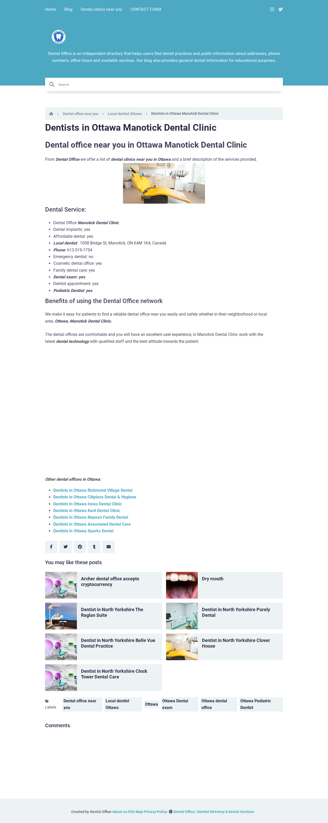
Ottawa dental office (214, 704)
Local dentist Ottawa (125, 114)
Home (50, 9)
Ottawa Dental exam (175, 704)
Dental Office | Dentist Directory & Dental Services (213, 812)
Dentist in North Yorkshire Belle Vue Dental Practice (118, 643)
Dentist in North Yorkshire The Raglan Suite (112, 612)
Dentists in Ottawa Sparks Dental (83, 530)
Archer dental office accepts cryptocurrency (110, 581)
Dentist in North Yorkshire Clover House (236, 643)
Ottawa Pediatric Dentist (255, 704)
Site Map (135, 812)
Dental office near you (80, 114)
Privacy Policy (155, 812)
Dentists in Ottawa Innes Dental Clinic (87, 504)
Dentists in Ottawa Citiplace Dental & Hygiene (94, 497)
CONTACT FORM (145, 9)
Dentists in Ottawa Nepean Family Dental (90, 517)
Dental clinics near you (101, 9)
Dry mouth (212, 578)
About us (119, 812)
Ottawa (151, 704)
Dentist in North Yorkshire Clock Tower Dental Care (114, 674)
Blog (68, 9)
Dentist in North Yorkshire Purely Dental (236, 612)
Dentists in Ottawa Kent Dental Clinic (86, 510)
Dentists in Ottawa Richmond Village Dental (92, 490)
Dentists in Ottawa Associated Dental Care (92, 524)
